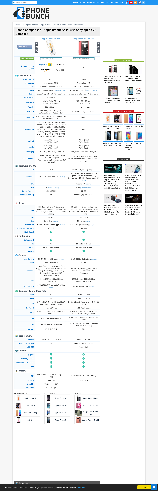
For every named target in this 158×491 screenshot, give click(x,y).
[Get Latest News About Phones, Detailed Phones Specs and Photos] (19, 13)
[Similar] (62, 177)
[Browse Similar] (53, 187)
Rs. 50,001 (59, 70)
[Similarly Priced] (59, 90)
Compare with (20, 393)
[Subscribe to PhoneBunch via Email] (135, 3)
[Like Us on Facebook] (139, 3)
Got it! (146, 487)
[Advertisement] (103, 13)
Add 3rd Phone (24, 47)
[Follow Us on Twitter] (143, 3)
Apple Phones (50, 393)
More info (81, 487)
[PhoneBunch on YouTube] (131, 3)
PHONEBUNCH (38, 13)
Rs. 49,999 (59, 64)
